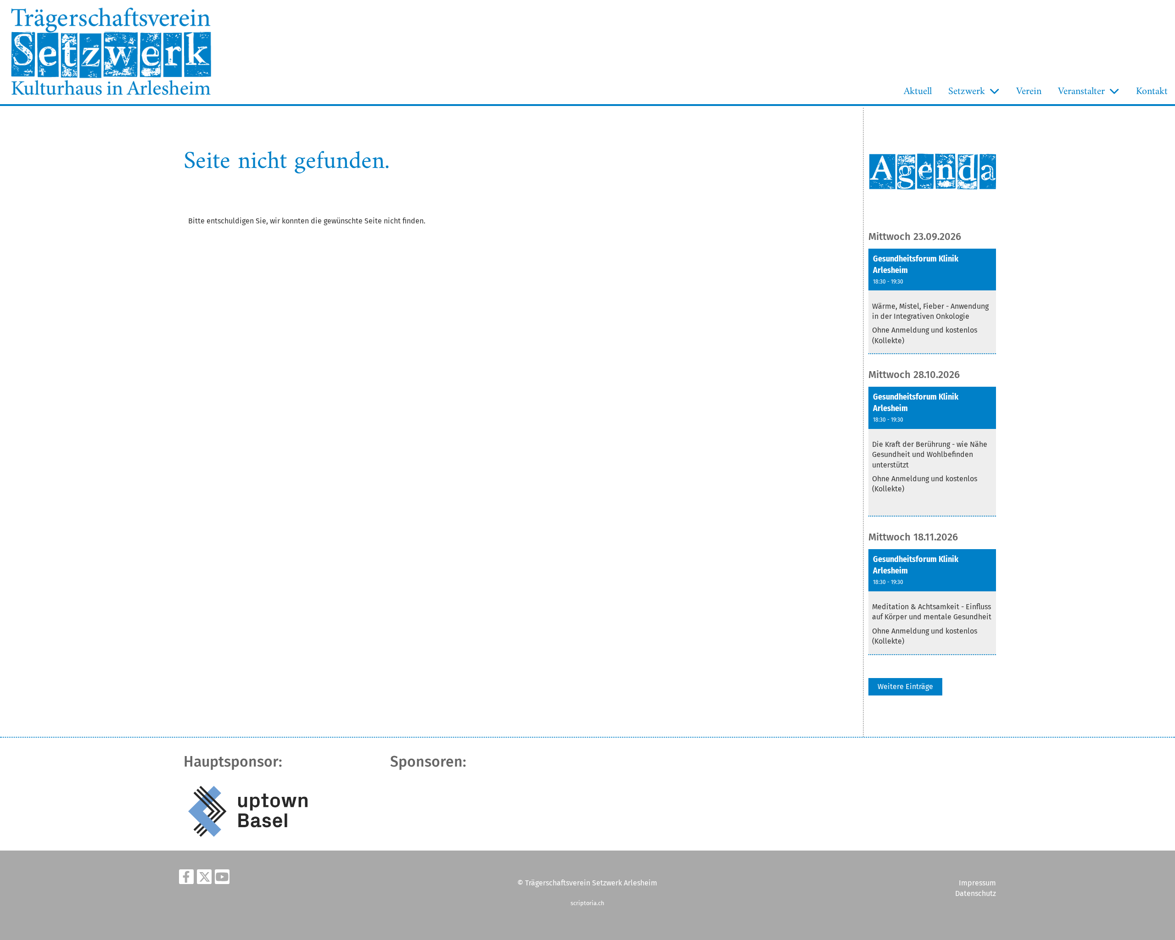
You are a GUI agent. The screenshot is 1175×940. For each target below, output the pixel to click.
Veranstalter (1081, 91)
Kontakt (1152, 91)
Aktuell (918, 91)
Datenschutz (975, 893)
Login (237, 93)
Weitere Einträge (905, 686)
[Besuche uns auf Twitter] (204, 879)
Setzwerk (966, 91)
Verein (1028, 91)
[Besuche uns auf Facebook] (186, 879)
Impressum (977, 883)
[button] (932, 302)
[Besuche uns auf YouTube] (222, 879)
